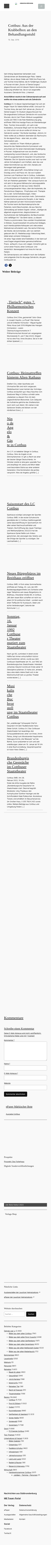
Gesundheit (13, 1376)
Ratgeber (7, 1369)
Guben (11, 1407)
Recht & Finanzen (15, 1390)
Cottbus (23, 40)
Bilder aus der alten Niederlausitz (22, 1351)
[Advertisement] (25, 914)
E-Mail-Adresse (11, 1073)
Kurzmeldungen (15, 1411)
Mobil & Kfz (13, 1383)
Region (6, 1397)
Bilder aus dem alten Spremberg (21, 1344)
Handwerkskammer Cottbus (20, 1472)
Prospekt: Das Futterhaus (14, 1162)
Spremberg (13, 1425)
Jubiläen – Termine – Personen (25, 1475)
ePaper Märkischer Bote (19, 1106)
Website (7, 1083)
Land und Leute (15, 1459)
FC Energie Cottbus (16, 1431)
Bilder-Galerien (14, 1441)
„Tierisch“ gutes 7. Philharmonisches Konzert (21, 306)
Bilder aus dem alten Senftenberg (22, 1341)
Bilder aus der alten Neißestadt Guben (24, 1348)
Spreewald (13, 1421)
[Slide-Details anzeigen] (25, 1187)
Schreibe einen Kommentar (19, 1028)
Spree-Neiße (14, 1418)
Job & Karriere (14, 1379)
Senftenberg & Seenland (18, 1414)
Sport (6, 1429)
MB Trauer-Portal (12, 1498)
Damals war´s (9, 1331)
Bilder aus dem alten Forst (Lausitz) (23, 1337)
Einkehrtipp (13, 1445)
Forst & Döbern (15, 1403)
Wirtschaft (8, 1470)
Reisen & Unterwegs (17, 1466)
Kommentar (9, 1040)
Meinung (7, 1362)
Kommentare (13, 1018)
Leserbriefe (8, 1359)
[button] (6, 265)
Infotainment (14, 1452)
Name (7, 1064)
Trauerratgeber (15, 1394)
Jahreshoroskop (15, 1455)
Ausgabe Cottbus (13, 1114)
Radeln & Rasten (15, 1463)
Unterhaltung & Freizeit (13, 1438)
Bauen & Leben (15, 1372)
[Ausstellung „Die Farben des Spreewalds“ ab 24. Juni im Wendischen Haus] (25, 914)
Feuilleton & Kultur (16, 1448)
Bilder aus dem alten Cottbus (20, 1333)
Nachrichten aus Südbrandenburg (20, 1493)
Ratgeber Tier (14, 1386)
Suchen (31, 1314)
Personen (8, 1366)
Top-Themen (9, 1435)
